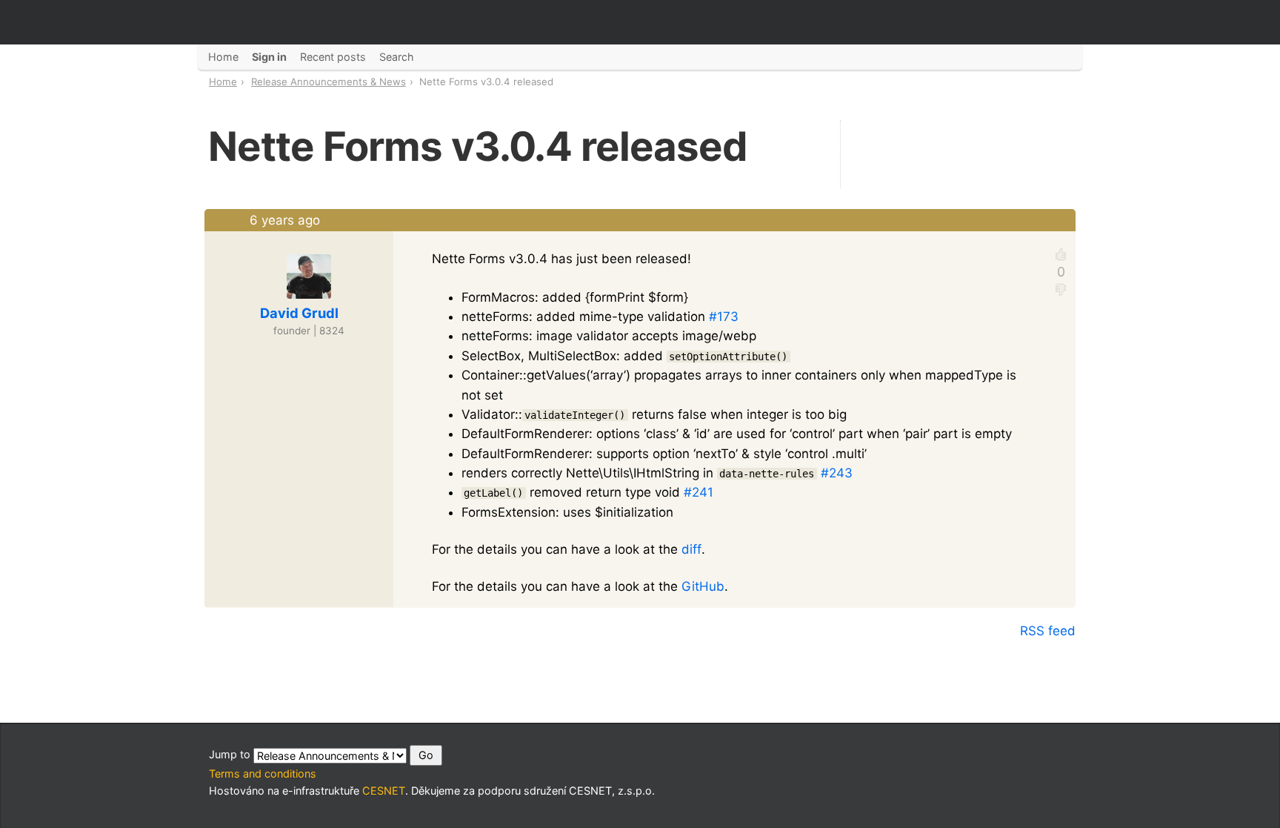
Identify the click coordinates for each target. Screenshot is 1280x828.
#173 (724, 316)
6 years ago (285, 220)
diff (691, 549)
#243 (837, 473)
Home (223, 81)
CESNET (383, 790)
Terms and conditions (262, 773)
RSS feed (1048, 630)
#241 (698, 492)
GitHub (702, 586)
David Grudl (299, 313)
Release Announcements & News (328, 81)
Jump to (231, 754)
